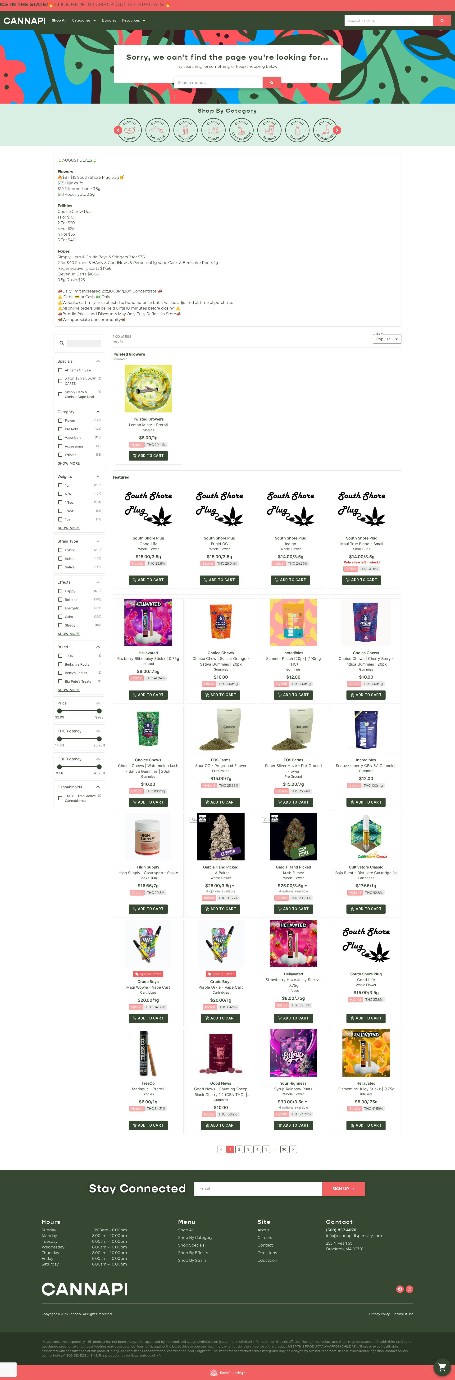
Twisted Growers (148, 419)
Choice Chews (221, 652)
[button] (62, 343)
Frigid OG (219, 543)
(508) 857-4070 (341, 1230)
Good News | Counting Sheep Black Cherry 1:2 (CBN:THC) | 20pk (220, 1095)
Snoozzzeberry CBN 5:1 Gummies (366, 765)
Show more (69, 463)
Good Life (148, 543)
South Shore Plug (148, 538)
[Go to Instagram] (409, 1289)
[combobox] (221, 885)
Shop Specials (191, 1245)
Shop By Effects (193, 1253)
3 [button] (248, 1149)
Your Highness (293, 1083)
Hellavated (148, 652)
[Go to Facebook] (400, 1289)
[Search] (442, 20)
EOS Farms (221, 760)
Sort (380, 333)
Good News (220, 1083)
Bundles (109, 20)
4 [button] (257, 1149)
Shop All (59, 20)
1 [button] (230, 1149)
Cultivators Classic (366, 867)
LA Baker (221, 872)
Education (267, 1260)
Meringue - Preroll (148, 1089)
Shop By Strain (192, 1260)
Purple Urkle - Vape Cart (221, 987)
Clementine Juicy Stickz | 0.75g (366, 1089)
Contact (265, 1245)
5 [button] (266, 1149)
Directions (267, 1253)
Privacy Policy (379, 1314)
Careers (265, 1237)
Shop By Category (195, 1237)
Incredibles (293, 652)
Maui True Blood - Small (361, 543)
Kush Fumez (293, 872)
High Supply (148, 867)
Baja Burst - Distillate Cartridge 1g (366, 872)
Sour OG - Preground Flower (220, 765)
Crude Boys (148, 981)
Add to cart (151, 455)
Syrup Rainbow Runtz (293, 1089)
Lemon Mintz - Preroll (148, 424)
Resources (131, 20)
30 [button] (284, 1149)
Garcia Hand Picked (220, 867)
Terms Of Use (403, 1314)
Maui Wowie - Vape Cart (148, 987)
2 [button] (239, 1149)
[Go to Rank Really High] (227, 1372)
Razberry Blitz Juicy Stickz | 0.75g (148, 658)
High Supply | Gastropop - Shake (148, 872)
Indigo (290, 543)
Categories (81, 20)
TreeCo (148, 1083)
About (263, 1230)
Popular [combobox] (383, 339)
